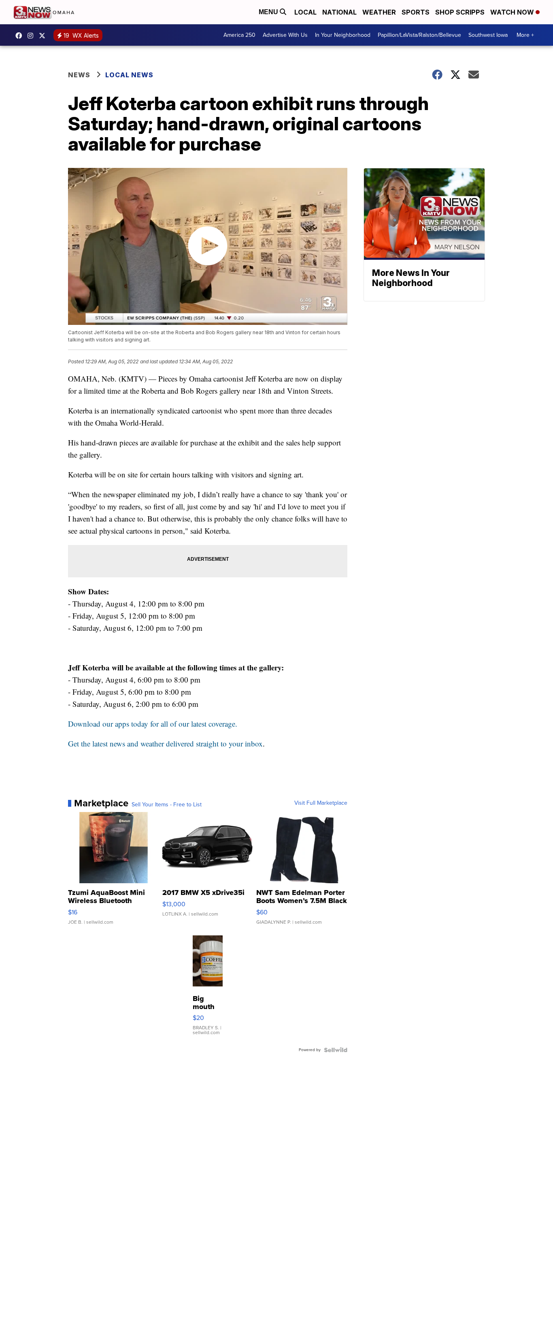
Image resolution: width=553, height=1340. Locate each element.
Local (305, 12)
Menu (269, 11)
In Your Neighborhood (342, 35)
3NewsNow (20, 35)
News (79, 75)
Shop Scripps (460, 12)
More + (525, 35)
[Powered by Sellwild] (335, 1050)
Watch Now (513, 12)
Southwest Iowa (488, 35)
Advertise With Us (285, 35)
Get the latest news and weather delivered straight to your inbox (165, 743)
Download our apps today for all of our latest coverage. (152, 724)
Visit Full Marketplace (320, 803)
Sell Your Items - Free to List (167, 805)
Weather (379, 12)
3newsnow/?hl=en (32, 35)
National (339, 12)
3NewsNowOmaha (44, 35)
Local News (129, 75)
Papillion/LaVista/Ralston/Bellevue (419, 35)
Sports (416, 12)
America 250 (239, 35)
